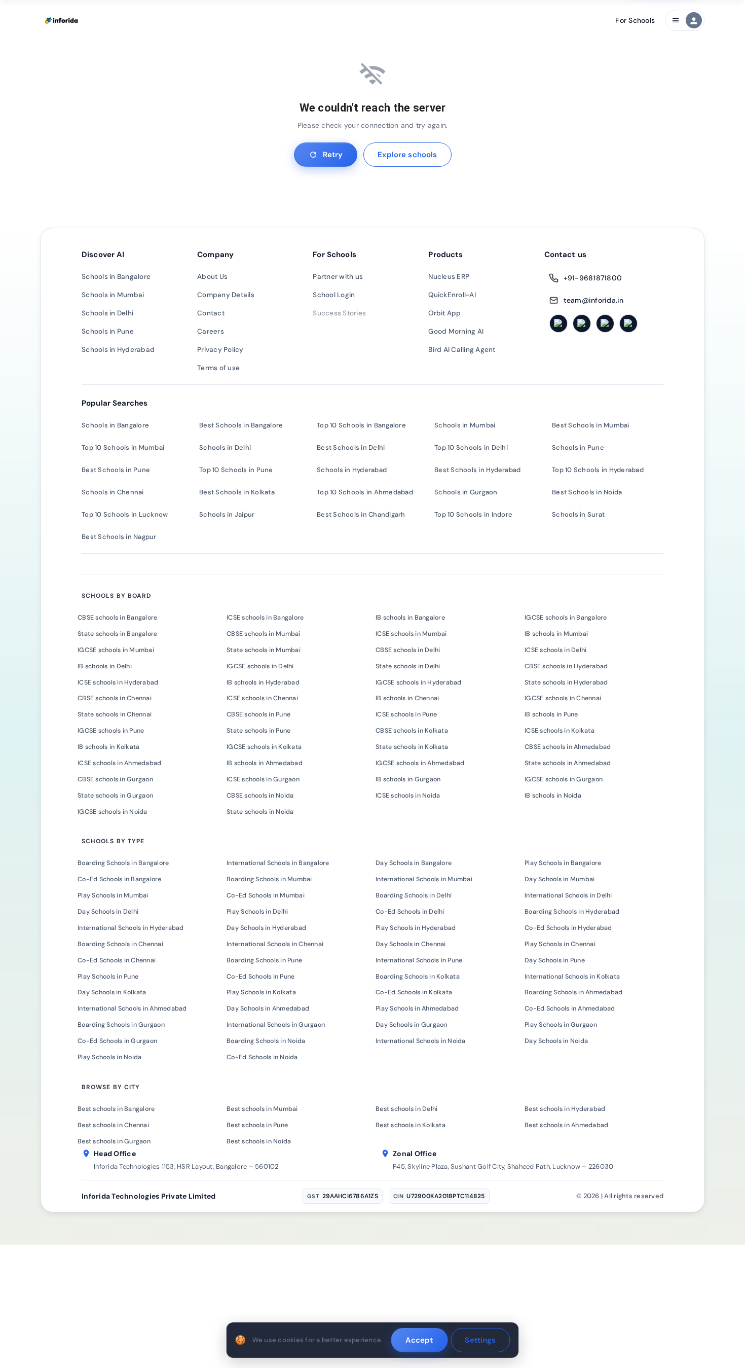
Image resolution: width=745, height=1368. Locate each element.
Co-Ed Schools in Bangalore (120, 879)
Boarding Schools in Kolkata (418, 977)
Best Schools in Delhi (351, 447)
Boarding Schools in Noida (266, 1041)
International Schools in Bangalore (278, 863)
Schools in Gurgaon (466, 492)
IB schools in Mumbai (556, 634)
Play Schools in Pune (108, 977)
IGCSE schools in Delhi (260, 666)
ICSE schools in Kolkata (559, 731)
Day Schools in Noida (556, 1041)
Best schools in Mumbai (262, 1109)
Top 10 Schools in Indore (473, 514)
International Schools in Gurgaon (276, 1025)
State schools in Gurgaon (115, 795)
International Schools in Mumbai (424, 879)
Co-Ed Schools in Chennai (117, 960)
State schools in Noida (260, 812)
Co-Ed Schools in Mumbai (266, 895)
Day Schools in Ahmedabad (268, 1008)
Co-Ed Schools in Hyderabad (568, 928)
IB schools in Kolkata (108, 747)
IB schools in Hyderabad (263, 682)
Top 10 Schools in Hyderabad (598, 469)
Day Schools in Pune (555, 960)
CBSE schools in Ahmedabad (568, 747)
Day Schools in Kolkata (112, 992)
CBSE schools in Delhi (408, 650)
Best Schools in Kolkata (237, 492)
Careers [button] (210, 331)
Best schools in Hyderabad (565, 1109)
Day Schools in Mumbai (559, 879)
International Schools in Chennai (275, 944)
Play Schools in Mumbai (113, 895)
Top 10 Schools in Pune (236, 469)
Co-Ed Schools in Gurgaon (117, 1041)
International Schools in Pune (419, 960)
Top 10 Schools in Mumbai (123, 447)
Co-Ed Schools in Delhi (410, 912)
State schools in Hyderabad (566, 682)
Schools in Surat (578, 514)
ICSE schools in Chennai (262, 698)
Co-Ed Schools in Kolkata (414, 992)
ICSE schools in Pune (406, 714)
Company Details (225, 295)
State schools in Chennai (115, 714)
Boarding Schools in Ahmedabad (573, 992)
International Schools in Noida (421, 1041)
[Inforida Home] (62, 20)
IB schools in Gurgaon (408, 779)
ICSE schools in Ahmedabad (119, 763)
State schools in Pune (258, 731)
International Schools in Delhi (568, 895)
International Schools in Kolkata (572, 977)
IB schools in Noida (553, 795)
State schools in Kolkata (412, 747)
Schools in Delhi (107, 313)
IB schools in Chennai (407, 698)
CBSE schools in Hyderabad (566, 666)
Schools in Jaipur (226, 514)
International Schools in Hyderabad (131, 928)
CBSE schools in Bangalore (117, 618)
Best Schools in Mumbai (590, 425)
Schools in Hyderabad (118, 349)
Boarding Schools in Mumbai (269, 879)
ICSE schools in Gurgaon (263, 779)
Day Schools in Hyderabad (266, 928)
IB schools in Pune (551, 714)
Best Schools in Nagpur (119, 536)
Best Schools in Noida (587, 492)
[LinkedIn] (605, 323)
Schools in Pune (108, 331)
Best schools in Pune (257, 1125)
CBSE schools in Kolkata (412, 731)
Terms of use (218, 368)
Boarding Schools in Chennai (120, 944)
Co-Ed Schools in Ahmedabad (570, 1008)
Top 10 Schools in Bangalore (361, 425)
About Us (212, 276)
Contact (211, 313)
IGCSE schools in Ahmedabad (420, 763)
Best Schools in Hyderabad (477, 469)
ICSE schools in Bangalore (265, 618)
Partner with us (338, 276)
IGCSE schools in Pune (111, 731)
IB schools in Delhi (105, 666)
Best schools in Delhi (406, 1109)
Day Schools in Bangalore (414, 863)
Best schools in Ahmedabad (566, 1125)
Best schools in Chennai (113, 1125)
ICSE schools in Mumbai (411, 634)
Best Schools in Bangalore (241, 425)
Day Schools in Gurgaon (412, 1025)
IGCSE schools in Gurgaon (564, 779)
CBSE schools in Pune (258, 714)
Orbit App (444, 313)
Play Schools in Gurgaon (561, 1025)
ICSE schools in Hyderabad (118, 682)
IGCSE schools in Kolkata (264, 747)
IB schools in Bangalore (410, 618)
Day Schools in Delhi (108, 912)
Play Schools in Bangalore (563, 863)
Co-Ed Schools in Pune (260, 977)
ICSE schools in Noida (408, 795)
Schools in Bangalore (116, 276)
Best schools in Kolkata (410, 1125)
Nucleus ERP (448, 276)
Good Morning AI (455, 331)
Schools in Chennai (113, 492)
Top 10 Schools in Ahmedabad (365, 492)
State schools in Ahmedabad (568, 763)
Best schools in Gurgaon (114, 1141)
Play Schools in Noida (109, 1057)
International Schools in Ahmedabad (132, 1008)
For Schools (635, 20)
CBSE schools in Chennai (115, 698)
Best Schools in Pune (116, 469)
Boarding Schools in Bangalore (123, 863)
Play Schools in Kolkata (261, 992)
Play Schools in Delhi (257, 912)
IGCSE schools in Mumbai (116, 650)
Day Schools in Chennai (411, 944)
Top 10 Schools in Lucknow (125, 514)
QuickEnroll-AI (452, 295)
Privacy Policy (220, 349)
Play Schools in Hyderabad (416, 928)
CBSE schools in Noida (260, 795)
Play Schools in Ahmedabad (417, 1008)
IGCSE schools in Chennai (563, 698)
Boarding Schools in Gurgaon (121, 1025)
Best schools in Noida (259, 1141)
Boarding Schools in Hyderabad (572, 912)
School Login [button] (334, 295)
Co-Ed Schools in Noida (262, 1057)
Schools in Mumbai (113, 295)
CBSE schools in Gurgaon (115, 779)
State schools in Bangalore (118, 634)
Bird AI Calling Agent (461, 349)
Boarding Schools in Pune (264, 960)
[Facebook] (558, 323)
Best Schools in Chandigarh (361, 514)
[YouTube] (628, 323)
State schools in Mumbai (264, 650)
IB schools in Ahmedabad (265, 763)
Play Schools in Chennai (560, 944)
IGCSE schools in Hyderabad (419, 682)
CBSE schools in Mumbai (264, 634)
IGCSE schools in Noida (112, 812)
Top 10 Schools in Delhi (471, 447)
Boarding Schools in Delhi (414, 895)
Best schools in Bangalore (116, 1109)
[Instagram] (582, 323)
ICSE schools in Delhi (555, 650)
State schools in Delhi (408, 666)
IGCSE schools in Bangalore (566, 618)
